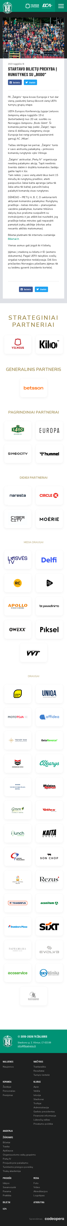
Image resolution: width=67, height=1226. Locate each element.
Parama (7, 1191)
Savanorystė (9, 1187)
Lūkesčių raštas (42, 1119)
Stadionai (39, 1099)
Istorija (37, 1095)
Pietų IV (7, 1158)
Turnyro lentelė (42, 1074)
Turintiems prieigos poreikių (18, 1167)
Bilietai (6, 1142)
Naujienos (8, 1061)
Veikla (37, 1090)
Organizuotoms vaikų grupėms (19, 1154)
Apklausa (8, 1150)
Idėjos (6, 1183)
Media (36, 1177)
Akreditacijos (41, 1191)
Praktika (7, 1195)
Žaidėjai (7, 1086)
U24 (5, 1208)
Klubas (37, 1081)
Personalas (9, 1090)
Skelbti (32, 82)
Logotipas (39, 1195)
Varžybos (38, 1061)
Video (37, 1187)
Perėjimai (8, 1095)
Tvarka (6, 1146)
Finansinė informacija (45, 1115)
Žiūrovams (8, 1137)
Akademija (8, 1130)
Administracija (41, 1107)
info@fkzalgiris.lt (27, 1046)
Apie (36, 1086)
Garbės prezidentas (44, 1111)
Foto (36, 1183)
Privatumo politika (43, 1123)
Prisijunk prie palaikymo (15, 1162)
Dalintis (16, 82)
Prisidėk (7, 1177)
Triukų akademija (12, 1171)
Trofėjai (37, 1103)
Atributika (39, 1202)
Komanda (7, 1081)
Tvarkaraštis (40, 1066)
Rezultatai (39, 1070)
